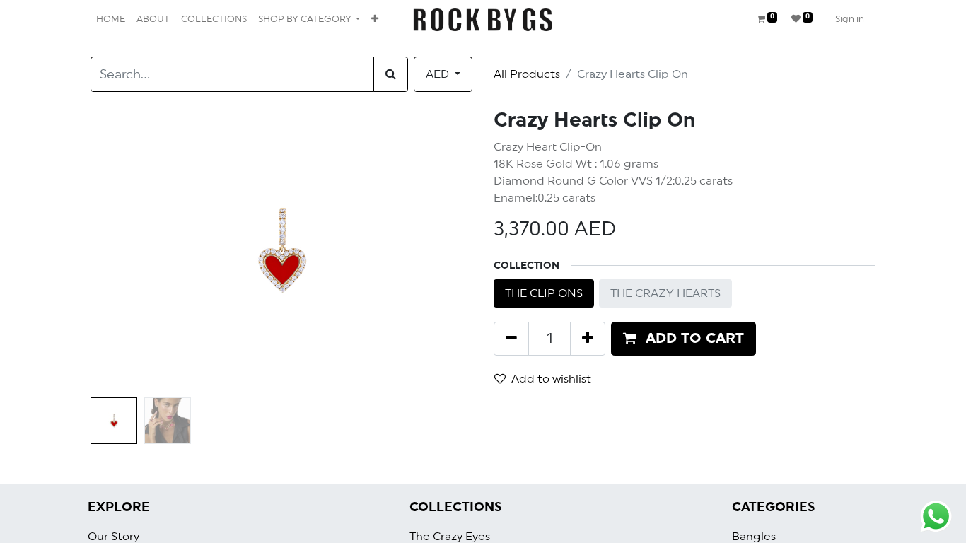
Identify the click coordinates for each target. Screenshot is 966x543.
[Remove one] (511, 339)
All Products (527, 74)
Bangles (754, 536)
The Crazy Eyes (449, 536)
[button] (375, 20)
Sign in (849, 19)
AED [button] (439, 74)
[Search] (390, 74)
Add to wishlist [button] (551, 379)
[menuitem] (111, 20)
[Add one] (587, 339)
